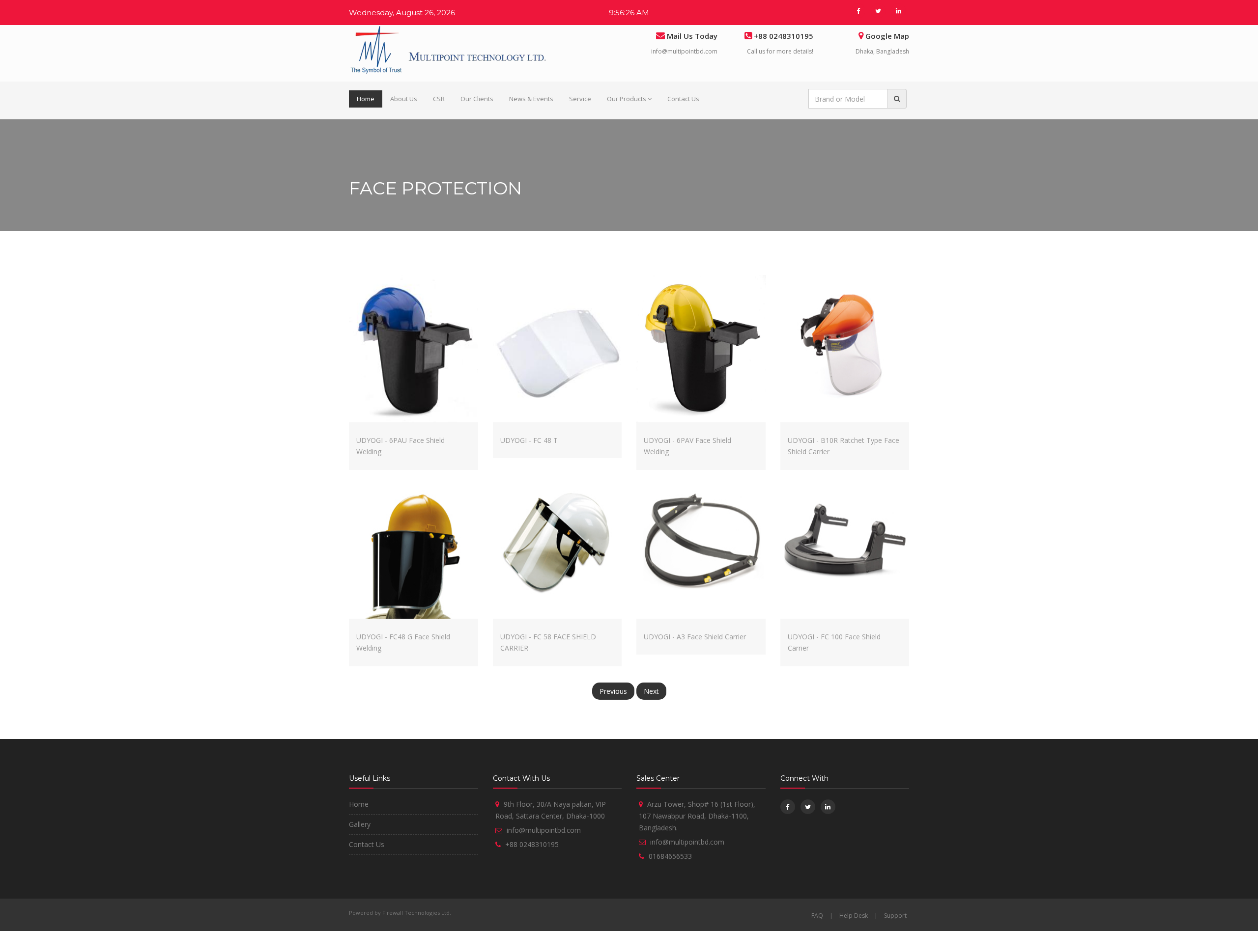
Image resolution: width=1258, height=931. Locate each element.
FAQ (817, 915)
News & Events (531, 98)
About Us (403, 98)
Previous (613, 691)
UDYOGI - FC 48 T (529, 440)
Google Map (887, 36)
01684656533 (670, 856)
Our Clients (476, 98)
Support (895, 915)
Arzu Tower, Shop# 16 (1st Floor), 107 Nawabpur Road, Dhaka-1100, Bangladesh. (697, 815)
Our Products (626, 98)
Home (365, 98)
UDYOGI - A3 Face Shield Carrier (695, 636)
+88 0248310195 (532, 844)
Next (651, 691)
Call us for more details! (780, 51)
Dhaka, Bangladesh (882, 51)
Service (580, 98)
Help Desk (853, 915)
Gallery (360, 824)
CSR (439, 98)
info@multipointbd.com (684, 51)
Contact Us (683, 98)
